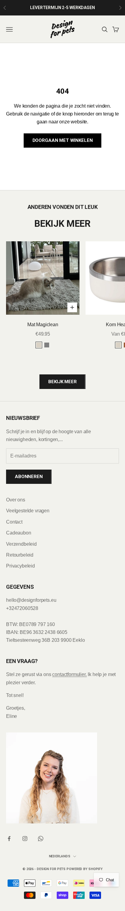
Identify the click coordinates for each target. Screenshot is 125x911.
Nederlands (59, 856)
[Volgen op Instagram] (25, 839)
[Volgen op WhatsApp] (41, 839)
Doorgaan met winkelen (62, 140)
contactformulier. (69, 674)
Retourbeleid (19, 555)
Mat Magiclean (42, 324)
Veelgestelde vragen (27, 510)
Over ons (15, 499)
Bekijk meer (62, 381)
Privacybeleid (20, 565)
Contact (14, 521)
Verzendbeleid (21, 544)
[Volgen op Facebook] (9, 839)
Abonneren (29, 476)
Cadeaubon (18, 532)
